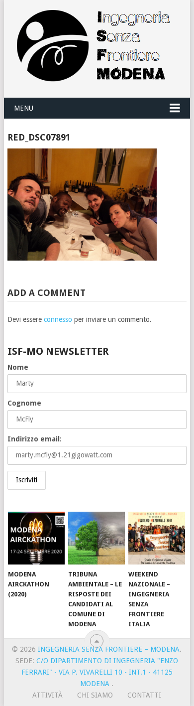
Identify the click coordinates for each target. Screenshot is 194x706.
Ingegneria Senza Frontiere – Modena (109, 649)
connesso (58, 319)
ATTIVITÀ (47, 695)
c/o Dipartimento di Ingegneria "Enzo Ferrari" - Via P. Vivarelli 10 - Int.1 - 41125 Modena (100, 672)
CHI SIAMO (95, 695)
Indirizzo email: (34, 439)
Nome (17, 367)
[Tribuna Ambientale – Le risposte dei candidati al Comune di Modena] (96, 538)
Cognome (24, 403)
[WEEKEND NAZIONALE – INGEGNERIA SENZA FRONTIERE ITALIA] (156, 538)
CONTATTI (144, 695)
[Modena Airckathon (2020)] (36, 538)
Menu (23, 108)
